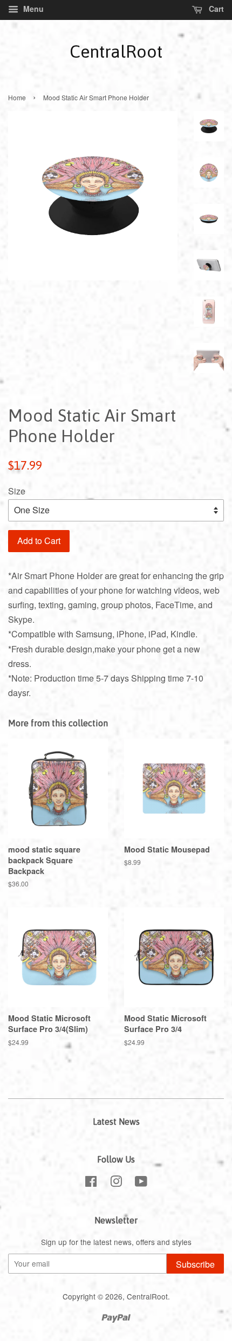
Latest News (116, 1121)
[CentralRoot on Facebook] (91, 1183)
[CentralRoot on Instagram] (116, 1183)
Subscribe (195, 1264)
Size (16, 491)
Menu (32, 8)
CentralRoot (116, 51)
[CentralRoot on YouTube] (141, 1183)
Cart (215, 8)
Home (17, 97)
